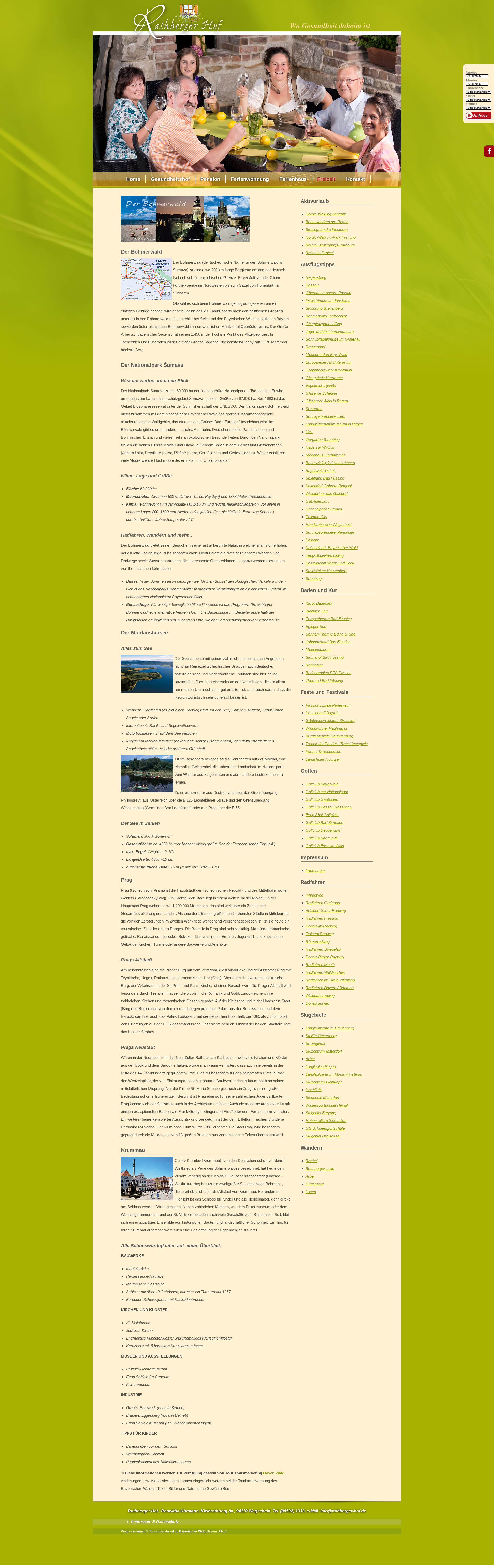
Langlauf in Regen (321, 1066)
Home (133, 179)
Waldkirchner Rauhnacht (326, 728)
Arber (310, 1059)
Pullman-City (316, 517)
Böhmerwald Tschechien (326, 316)
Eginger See (316, 626)
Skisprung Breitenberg (324, 308)
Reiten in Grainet (320, 252)
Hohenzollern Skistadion (326, 1120)
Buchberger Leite (320, 1168)
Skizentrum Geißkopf (323, 1082)
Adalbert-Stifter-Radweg (326, 910)
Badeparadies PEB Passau (328, 673)
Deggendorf (315, 347)
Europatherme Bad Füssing (329, 618)
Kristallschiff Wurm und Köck (330, 563)
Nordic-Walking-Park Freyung (331, 237)
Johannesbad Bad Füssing (328, 642)
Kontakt (355, 179)
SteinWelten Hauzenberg (326, 571)
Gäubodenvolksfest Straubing (330, 720)
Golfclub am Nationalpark (327, 791)
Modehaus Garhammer (325, 455)
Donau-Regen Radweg (325, 957)
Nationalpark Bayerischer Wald (332, 547)
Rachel (311, 1161)
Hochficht (314, 1090)
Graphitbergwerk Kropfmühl (329, 370)
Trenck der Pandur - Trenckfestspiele (337, 744)
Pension (210, 179)
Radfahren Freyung (322, 918)
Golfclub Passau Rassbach (329, 807)
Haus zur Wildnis (320, 447)
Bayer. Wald (273, 1473)
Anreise (471, 72)
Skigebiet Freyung (321, 1113)
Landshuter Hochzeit (323, 759)
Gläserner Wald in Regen (327, 401)
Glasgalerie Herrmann (324, 378)
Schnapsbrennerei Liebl (325, 416)
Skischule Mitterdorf (322, 1097)
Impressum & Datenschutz (155, 1521)
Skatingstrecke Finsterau (327, 229)
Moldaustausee (318, 649)
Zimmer (471, 104)
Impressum (315, 870)
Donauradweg (317, 1003)
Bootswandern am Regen (327, 222)
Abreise (471, 80)
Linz (309, 432)
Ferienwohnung (250, 179)
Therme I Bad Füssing (324, 680)
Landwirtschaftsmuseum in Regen (334, 424)
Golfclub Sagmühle (322, 838)
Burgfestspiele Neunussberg (329, 736)
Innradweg (314, 895)
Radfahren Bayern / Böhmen (330, 988)
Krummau (314, 408)
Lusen (311, 1191)
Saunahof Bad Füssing (325, 657)
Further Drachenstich (323, 751)
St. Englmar (315, 1043)
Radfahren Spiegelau (323, 949)
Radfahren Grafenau (323, 903)
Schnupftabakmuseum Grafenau (333, 339)
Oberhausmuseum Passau (328, 293)
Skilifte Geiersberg (321, 1035)
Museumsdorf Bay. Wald (326, 354)
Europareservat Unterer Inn (328, 362)
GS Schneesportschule (325, 1128)
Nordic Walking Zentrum (326, 214)
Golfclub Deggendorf (323, 830)
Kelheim (312, 540)
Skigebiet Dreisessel (323, 1136)
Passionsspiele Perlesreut (327, 705)
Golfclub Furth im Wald (325, 846)
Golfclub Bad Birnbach (324, 822)
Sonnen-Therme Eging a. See (330, 634)
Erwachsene (475, 88)
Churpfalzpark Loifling (324, 323)
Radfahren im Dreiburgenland (330, 980)
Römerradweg (318, 941)
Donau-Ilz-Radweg (321, 926)
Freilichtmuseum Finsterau (328, 300)
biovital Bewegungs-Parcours (330, 245)
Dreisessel (315, 1184)
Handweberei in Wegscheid (328, 524)
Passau (312, 285)
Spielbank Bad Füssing (325, 478)
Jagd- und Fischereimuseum (330, 331)
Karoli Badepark (319, 603)
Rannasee (314, 665)
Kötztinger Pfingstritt (322, 713)
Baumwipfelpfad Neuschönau (330, 462)
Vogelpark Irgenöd (321, 385)
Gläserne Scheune (321, 393)
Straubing (314, 578)
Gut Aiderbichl (317, 501)
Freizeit (326, 179)
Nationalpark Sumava (324, 509)
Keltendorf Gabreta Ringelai (329, 486)
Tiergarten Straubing (323, 439)
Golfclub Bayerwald (322, 784)
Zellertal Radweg (320, 934)
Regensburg (316, 277)
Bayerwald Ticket (320, 470)
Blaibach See (317, 611)
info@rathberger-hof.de (343, 1511)
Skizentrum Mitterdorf (324, 1051)
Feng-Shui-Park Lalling (325, 555)
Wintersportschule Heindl (327, 1105)
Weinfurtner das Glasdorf (327, 493)
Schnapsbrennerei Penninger (330, 532)
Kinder (470, 96)
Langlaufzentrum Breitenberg (330, 1028)
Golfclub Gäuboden (322, 799)
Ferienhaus (293, 179)
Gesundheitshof (170, 179)
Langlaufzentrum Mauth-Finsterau (334, 1074)
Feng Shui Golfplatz (322, 815)
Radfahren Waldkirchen (325, 972)
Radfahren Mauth (320, 964)
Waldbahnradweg (320, 995)
